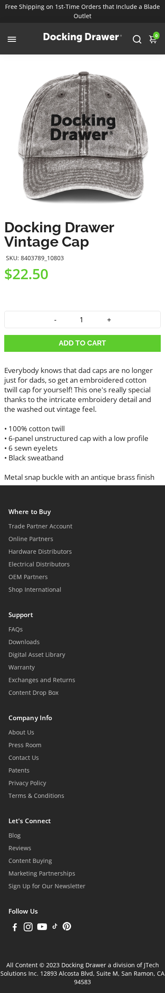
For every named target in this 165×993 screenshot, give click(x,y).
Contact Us (23, 758)
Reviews (19, 848)
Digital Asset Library (36, 654)
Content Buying (30, 861)
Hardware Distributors (40, 551)
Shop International (34, 589)
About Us (21, 732)
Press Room (24, 745)
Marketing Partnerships (41, 873)
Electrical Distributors (39, 564)
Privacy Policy (27, 783)
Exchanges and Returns (41, 680)
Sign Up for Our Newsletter (46, 886)
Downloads (24, 642)
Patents (19, 770)
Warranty (21, 667)
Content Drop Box (33, 692)
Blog (14, 835)
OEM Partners (28, 577)
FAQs (15, 629)
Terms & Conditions (36, 796)
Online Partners (30, 539)
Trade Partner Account (40, 526)
